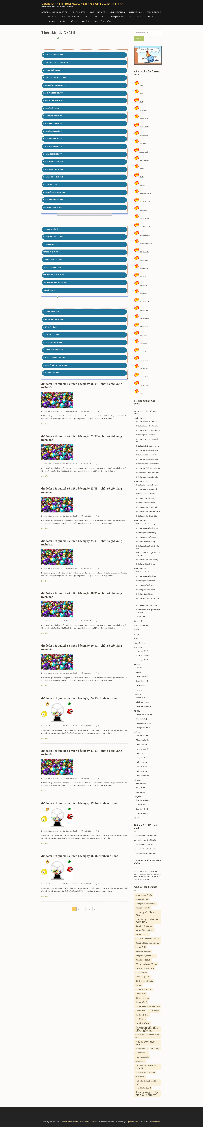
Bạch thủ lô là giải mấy (144, 930)
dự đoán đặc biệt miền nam (145, 581)
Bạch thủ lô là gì (142, 934)
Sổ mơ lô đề (51, 17)
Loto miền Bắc (143, 335)
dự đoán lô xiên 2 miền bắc (145, 494)
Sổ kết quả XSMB (144, 118)
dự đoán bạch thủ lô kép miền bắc (148, 430)
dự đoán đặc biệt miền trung (146, 533)
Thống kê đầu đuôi (144, 251)
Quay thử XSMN (144, 368)
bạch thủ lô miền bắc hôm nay (147, 939)
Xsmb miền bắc (79, 12)
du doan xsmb (141, 972)
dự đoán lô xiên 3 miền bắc (145, 498)
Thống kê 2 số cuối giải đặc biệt (146, 1082)
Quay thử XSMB (144, 360)
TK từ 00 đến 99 (144, 326)
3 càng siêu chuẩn (142, 908)
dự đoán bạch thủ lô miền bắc (146, 435)
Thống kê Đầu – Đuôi (145, 301)
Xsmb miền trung (117, 12)
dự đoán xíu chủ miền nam (145, 585)
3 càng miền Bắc (142, 899)
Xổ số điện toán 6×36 (143, 706)
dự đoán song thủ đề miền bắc (147, 507)
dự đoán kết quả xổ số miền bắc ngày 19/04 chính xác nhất (79, 803)
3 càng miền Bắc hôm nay (145, 903)
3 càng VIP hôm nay (145, 913)
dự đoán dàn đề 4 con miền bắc (147, 450)
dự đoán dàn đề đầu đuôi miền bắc (148, 468)
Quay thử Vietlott (144, 385)
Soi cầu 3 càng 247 (140, 1061)
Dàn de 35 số (140, 994)
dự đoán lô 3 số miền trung (145, 541)
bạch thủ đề (140, 947)
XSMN (95, 17)
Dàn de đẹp (140, 1010)
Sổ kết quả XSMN (144, 126)
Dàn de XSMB (141, 1002)
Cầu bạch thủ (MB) (144, 218)
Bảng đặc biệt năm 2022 (145, 955)
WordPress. (155, 1122)
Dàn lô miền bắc (141, 1015)
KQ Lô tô (85, 21)
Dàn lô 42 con (153, 1010)
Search (138, 38)
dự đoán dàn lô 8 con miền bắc (147, 489)
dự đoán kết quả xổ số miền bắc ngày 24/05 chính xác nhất (79, 698)
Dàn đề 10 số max (142, 1023)
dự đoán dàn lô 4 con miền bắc (147, 477)
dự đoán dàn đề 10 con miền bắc (147, 464)
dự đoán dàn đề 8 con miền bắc (147, 459)
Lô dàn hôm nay (141, 1048)
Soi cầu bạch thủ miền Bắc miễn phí (146, 1066)
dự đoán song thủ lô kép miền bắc (148, 511)
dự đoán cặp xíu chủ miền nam (146, 576)
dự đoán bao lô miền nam (145, 572)
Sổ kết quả (134, 17)
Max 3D (142, 168)
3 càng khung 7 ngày (143, 895)
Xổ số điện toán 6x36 (145, 193)
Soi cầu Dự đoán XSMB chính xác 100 (145, 1072)
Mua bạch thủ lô (142, 1057)
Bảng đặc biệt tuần (143, 960)
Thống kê (73, 21)
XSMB (86, 17)
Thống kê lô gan (144, 260)
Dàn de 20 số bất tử (143, 989)
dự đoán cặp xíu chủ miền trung (147, 528)
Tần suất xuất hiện (144, 318)
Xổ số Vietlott (141, 685)
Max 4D (142, 176)
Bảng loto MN (141, 788)
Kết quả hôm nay (118, 17)
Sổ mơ (109, 21)
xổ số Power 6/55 (144, 160)
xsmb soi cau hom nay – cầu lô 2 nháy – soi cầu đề (82, 4)
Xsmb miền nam (135, 12)
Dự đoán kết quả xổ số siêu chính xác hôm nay (147, 1036)
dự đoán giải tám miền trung (146, 537)
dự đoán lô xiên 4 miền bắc (145, 503)
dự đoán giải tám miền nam (145, 590)
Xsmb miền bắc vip (97, 12)
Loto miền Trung (144, 351)
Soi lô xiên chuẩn (140, 1076)
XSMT (104, 17)
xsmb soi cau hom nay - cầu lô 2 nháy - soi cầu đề (60, 411)
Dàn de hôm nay (142, 998)
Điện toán (50, 21)
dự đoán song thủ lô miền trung (147, 559)
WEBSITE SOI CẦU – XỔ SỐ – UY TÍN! (54, 12)
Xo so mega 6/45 (144, 152)
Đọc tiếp (44, 424)
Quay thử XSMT (144, 376)
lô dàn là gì (155, 1048)
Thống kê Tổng (144, 310)
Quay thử (98, 21)
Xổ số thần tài (143, 210)
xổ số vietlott (143, 143)
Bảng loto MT (141, 783)
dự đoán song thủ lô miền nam (146, 605)
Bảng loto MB (141, 792)
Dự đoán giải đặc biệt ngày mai (146, 1029)
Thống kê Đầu (143, 285)
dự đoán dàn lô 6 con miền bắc (147, 485)
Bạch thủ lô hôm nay (144, 926)
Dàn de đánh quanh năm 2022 (147, 1006)
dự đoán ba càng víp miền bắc (146, 421)
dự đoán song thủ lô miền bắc (146, 516)
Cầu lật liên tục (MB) (145, 226)
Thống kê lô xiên (144, 268)
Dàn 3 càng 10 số (142, 977)
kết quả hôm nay (144, 110)
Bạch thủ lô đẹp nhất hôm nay (147, 943)
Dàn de (138, 985)
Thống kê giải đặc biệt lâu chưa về (147, 1093)
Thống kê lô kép (144, 276)
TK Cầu (62, 21)
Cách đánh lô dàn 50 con (146, 964)
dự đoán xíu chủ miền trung (145, 564)
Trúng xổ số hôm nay (70, 17)
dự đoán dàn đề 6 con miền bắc (147, 455)
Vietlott (148, 17)
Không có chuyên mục (145, 1043)
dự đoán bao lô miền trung (145, 524)
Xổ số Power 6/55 (142, 676)
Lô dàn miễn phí (141, 1053)
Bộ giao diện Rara (131, 1122)
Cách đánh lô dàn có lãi (144, 968)
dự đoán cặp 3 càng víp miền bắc (147, 446)
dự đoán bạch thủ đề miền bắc (147, 426)
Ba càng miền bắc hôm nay (147, 920)
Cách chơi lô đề (154, 12)
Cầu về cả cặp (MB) (145, 235)
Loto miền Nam (143, 343)
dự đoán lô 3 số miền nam (145, 594)
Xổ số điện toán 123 (145, 201)
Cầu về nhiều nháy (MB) (146, 243)
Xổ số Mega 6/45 (142, 681)
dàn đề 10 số (140, 1019)
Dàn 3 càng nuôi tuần (144, 981)
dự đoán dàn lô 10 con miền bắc (147, 473)
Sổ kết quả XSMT (144, 135)
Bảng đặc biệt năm (143, 951)
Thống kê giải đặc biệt (143, 1088)
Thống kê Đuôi (143, 293)
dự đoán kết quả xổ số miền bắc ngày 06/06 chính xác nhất (79, 855)
